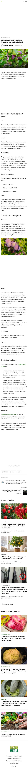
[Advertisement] (14, 18)
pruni (19, 471)
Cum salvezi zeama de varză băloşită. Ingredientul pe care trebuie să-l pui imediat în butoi (13, 638)
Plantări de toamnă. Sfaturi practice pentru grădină (13, 735)
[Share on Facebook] (10, 466)
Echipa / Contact (14, 763)
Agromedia (3, 554)
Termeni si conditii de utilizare (14, 760)
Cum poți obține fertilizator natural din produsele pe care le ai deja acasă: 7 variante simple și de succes (14, 703)
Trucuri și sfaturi (5, 37)
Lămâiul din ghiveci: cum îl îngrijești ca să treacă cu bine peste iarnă (13, 557)
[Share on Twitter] (12, 466)
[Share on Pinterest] (15, 466)
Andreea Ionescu (8, 45)
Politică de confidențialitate (14, 758)
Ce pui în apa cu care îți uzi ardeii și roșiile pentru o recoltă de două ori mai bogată (13, 526)
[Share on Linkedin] (18, 466)
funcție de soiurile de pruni (9, 414)
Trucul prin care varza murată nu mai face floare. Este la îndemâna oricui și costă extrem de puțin (13, 671)
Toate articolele (18, 756)
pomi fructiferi (5, 471)
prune (13, 471)
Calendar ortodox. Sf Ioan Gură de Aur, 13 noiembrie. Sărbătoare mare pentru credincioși (11, 492)
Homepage (9, 756)
